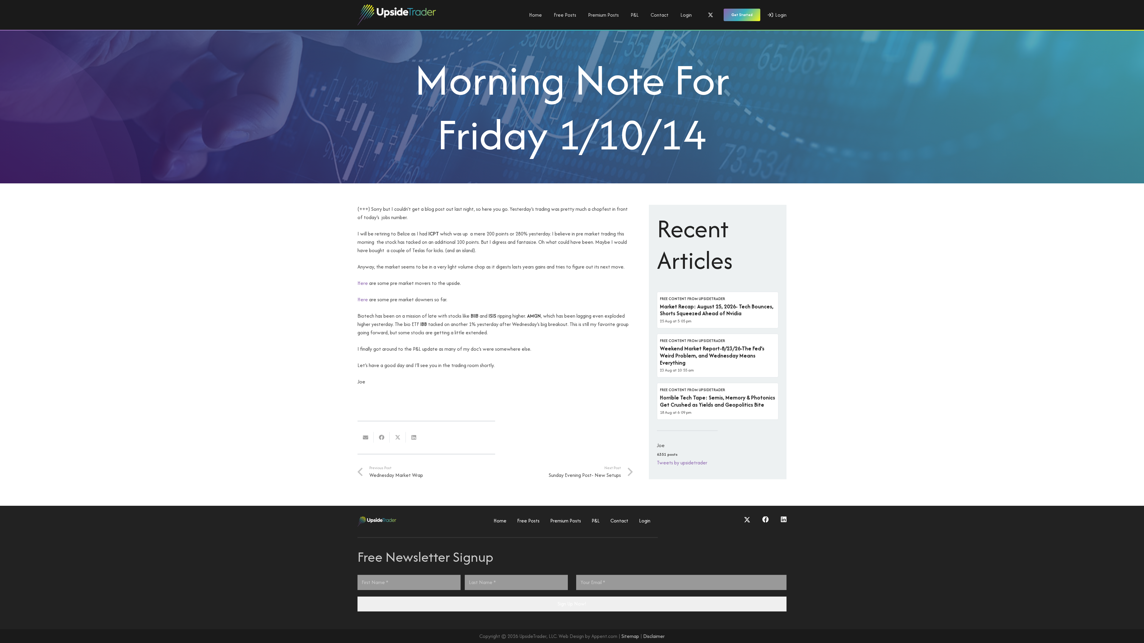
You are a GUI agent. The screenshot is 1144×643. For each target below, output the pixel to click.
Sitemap (630, 636)
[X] (710, 15)
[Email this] (366, 437)
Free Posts (528, 520)
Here (363, 283)
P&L (596, 520)
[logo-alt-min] (397, 14)
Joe (661, 445)
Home (500, 520)
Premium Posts (565, 520)
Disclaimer (654, 636)
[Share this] (382, 437)
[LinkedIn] (783, 519)
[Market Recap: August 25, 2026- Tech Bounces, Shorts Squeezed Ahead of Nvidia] (717, 310)
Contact (619, 520)
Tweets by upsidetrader (682, 462)
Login (644, 520)
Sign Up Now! (572, 603)
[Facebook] (765, 519)
